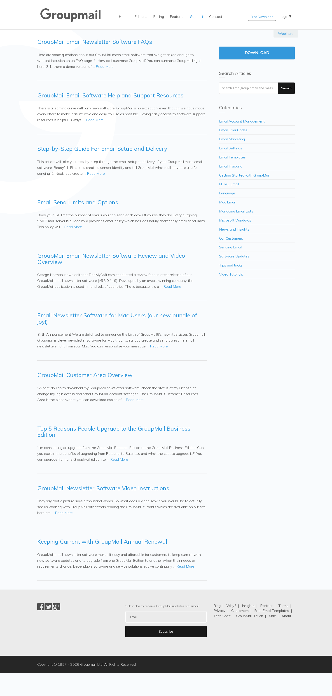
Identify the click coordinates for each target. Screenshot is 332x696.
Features (177, 16)
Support (196, 16)
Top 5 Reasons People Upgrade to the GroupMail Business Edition (113, 431)
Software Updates (234, 256)
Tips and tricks (231, 265)
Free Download (262, 17)
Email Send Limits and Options (77, 202)
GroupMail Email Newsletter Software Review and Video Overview (111, 258)
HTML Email (229, 184)
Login (284, 16)
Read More (105, 66)
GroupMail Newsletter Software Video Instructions (103, 488)
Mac (272, 615)
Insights (248, 605)
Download (257, 52)
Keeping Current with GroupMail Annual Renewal (102, 541)
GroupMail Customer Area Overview (85, 374)
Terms (283, 605)
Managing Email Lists (236, 211)
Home (124, 16)
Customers (240, 610)
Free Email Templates (271, 610)
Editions (140, 16)
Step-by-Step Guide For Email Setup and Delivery (102, 148)
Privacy (219, 610)
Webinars (286, 33)
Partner (266, 605)
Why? (231, 605)
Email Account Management (242, 121)
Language (227, 193)
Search (286, 88)
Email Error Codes (233, 130)
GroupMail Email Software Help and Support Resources (110, 95)
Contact (215, 16)
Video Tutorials (231, 274)
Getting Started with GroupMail (244, 175)
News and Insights (234, 229)
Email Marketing (232, 139)
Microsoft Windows (235, 220)
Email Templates (232, 157)
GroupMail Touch (249, 615)
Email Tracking (230, 166)
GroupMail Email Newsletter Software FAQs (94, 41)
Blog (217, 605)
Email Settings (230, 148)
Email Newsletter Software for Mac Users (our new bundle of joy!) (117, 318)
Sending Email (230, 247)
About (286, 615)
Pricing (158, 16)
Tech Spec (222, 615)
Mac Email (227, 202)
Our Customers (231, 238)
